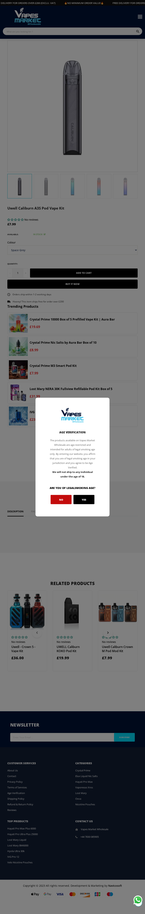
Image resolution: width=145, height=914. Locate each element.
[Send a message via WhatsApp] (138, 900)
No (61, 499)
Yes (84, 499)
